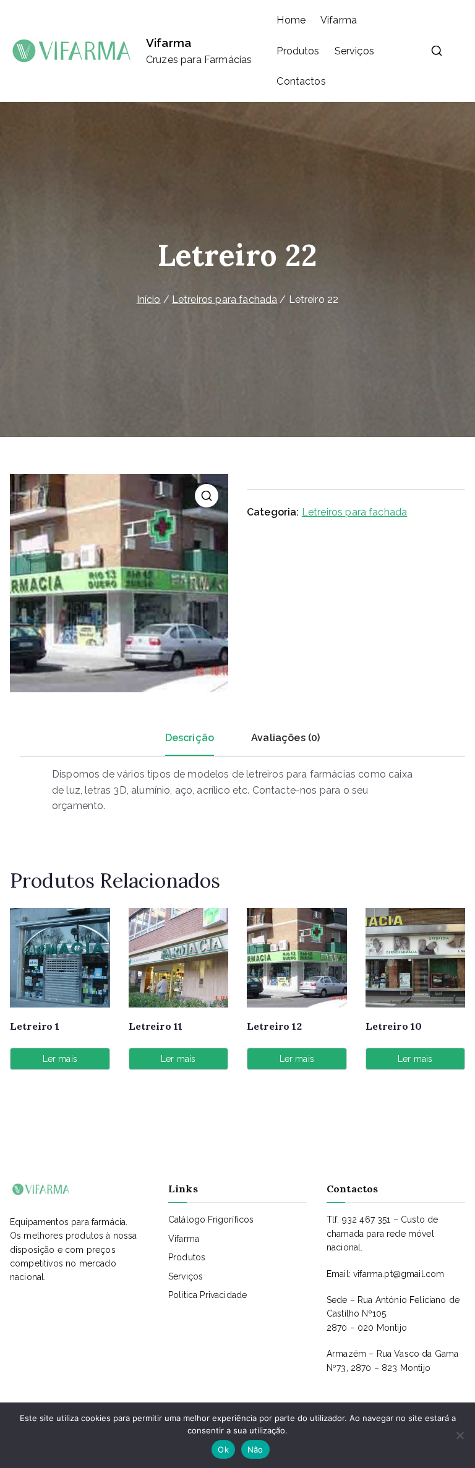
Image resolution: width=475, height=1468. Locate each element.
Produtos (297, 51)
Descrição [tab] (189, 738)
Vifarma (168, 42)
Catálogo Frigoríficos (211, 1219)
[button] (206, 495)
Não (255, 1449)
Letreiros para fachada (225, 299)
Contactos (300, 81)
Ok (223, 1449)
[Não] (459, 1435)
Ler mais (60, 1059)
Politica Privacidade (207, 1295)
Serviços (354, 51)
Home (291, 20)
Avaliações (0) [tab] (285, 738)
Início (149, 299)
